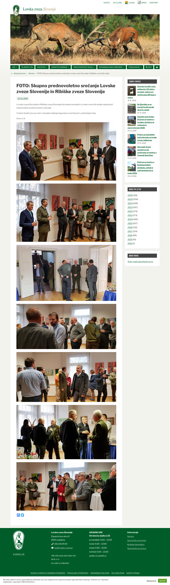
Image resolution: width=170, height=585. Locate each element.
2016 (130, 235)
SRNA (144, 3)
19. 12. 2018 (23, 98)
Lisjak (132, 3)
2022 (130, 211)
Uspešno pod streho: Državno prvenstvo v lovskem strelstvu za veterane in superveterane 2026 (141, 122)
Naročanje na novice (136, 548)
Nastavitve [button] (151, 581)
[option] (85, 39)
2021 (130, 215)
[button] (77, 61)
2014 (130, 243)
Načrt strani (133, 573)
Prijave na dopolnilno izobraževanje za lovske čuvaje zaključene (147, 137)
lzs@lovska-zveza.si (63, 548)
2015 (130, 239)
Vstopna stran (19, 73)
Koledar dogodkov (136, 544)
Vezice (106, 3)
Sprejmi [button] (162, 581)
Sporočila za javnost (136, 540)
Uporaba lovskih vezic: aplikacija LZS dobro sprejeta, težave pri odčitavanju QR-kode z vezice (142, 92)
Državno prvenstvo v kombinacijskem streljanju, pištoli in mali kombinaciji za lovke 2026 (141, 167)
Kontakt (154, 3)
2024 (130, 203)
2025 (130, 199)
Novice (32, 73)
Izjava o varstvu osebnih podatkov (48, 573)
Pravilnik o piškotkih (77, 573)
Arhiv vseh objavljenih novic (140, 261)
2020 (130, 219)
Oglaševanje (117, 573)
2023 (130, 207)
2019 (130, 223)
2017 (130, 231)
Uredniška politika (99, 573)
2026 (130, 195)
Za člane (117, 3)
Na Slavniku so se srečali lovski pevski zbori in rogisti (145, 107)
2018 (130, 227)
